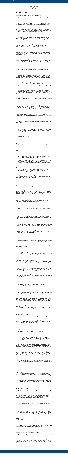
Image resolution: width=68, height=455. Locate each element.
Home (30, 1)
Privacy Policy (51, 452)
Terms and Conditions (45, 452)
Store (54, 1)
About (34, 1)
